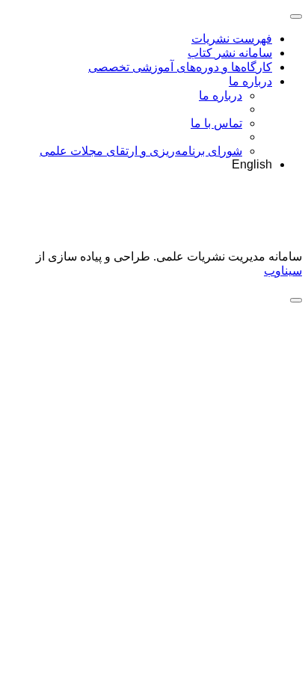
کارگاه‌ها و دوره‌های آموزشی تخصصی (180, 67)
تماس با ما (216, 123)
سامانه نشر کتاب (230, 52)
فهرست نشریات (231, 38)
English (252, 164)
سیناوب (283, 270)
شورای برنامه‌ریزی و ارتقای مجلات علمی (141, 150)
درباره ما (250, 81)
